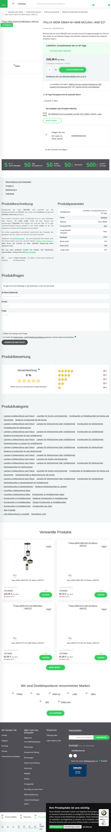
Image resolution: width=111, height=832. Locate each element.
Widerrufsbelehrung (31, 794)
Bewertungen (28, 758)
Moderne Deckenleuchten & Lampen (51, 487)
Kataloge (27, 773)
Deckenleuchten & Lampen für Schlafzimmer (23, 443)
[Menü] (107, 810)
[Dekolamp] (21, 3)
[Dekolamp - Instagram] (75, 755)
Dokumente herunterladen (11, 756)
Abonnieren (101, 737)
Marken (26, 779)
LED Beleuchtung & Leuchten (16, 514)
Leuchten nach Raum (15, 12)
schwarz (104, 217)
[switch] (104, 823)
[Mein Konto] (99, 4)
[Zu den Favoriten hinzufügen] (28, 542)
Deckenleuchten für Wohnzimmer (18, 467)
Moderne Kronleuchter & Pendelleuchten (50, 498)
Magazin (5, 741)
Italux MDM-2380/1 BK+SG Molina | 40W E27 (83, 580)
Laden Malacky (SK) (54, 741)
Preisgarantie (28, 784)
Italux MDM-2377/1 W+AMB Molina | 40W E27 (27, 643)
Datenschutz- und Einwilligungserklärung (29, 337)
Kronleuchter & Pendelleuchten (17, 498)
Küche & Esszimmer (33, 12)
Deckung (63, 237)
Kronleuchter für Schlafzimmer (90, 432)
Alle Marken (55, 713)
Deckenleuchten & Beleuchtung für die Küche (35, 475)
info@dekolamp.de (78, 136)
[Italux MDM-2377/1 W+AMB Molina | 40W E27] (27, 623)
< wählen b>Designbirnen (43, 241)
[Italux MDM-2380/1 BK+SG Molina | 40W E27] (83, 560)
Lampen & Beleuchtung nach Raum (19, 416)
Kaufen (45, 595)
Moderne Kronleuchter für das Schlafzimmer (23, 436)
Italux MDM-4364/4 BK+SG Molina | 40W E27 (28, 580)
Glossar (4, 751)
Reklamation (28, 747)
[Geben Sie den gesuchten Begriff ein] (61, 4)
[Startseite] (3, 11)
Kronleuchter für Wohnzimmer (90, 424)
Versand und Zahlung (31, 752)
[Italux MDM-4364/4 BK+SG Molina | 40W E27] (27, 560)
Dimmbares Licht (38, 514)
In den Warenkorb (74, 70)
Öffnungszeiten (52, 735)
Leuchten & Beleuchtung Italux (17, 490)
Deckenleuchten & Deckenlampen (18, 487)
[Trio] (37, 695)
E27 (105, 226)
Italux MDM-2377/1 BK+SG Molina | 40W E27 (83, 643)
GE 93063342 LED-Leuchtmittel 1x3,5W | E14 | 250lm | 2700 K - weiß (75, 114)
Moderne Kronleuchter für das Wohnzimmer (23, 451)
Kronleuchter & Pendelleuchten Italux (48, 494)
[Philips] (19, 695)
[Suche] (84, 3)
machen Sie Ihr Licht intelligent (87, 87)
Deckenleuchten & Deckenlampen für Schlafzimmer (26, 483)
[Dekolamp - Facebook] (70, 755)
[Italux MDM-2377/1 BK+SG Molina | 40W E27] (83, 623)
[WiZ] (46, 703)
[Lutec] (74, 695)
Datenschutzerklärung (32, 763)
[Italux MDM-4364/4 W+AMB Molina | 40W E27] (22, 40)
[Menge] (50, 70)
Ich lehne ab (87, 827)
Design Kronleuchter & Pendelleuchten (49, 502)
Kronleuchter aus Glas (42, 506)
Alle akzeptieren (56, 827)
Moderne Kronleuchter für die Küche (75, 12)
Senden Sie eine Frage (15, 342)
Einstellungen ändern (72, 827)
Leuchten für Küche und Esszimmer (52, 416)
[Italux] (22, 68)
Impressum (28, 768)
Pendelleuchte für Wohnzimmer (17, 428)
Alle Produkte (9, 510)
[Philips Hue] (65, 703)
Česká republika (10, 817)
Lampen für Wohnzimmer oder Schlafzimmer (56, 424)
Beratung (5, 746)
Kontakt (4, 735)
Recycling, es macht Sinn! (33, 789)
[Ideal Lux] (55, 695)
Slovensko (27, 817)
